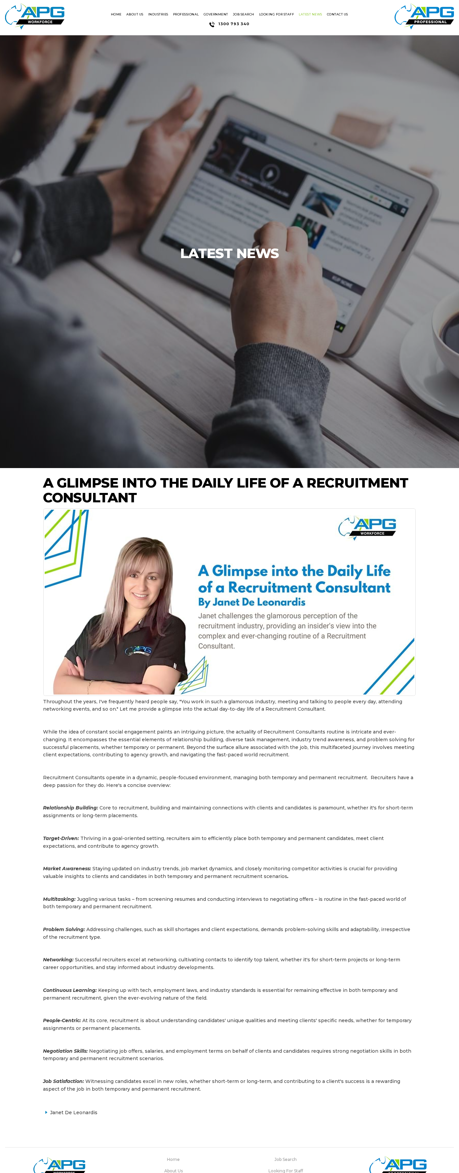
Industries (158, 14)
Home (116, 14)
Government (216, 14)
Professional (186, 14)
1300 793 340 (233, 24)
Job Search (243, 14)
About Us (134, 14)
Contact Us (337, 14)
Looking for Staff (276, 14)
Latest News (310, 14)
